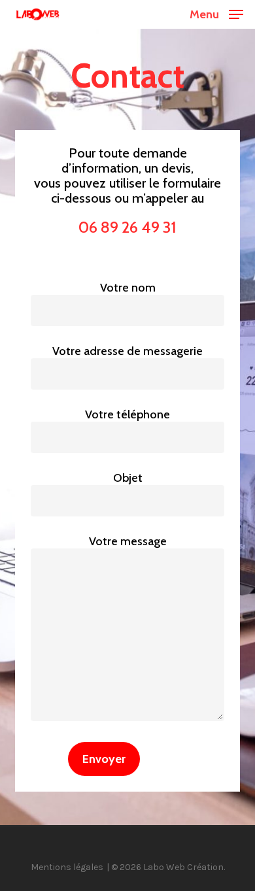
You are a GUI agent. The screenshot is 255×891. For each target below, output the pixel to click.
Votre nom (128, 287)
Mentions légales (67, 867)
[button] (216, 13)
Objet (128, 478)
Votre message (128, 541)
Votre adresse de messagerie (127, 351)
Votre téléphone (127, 414)
